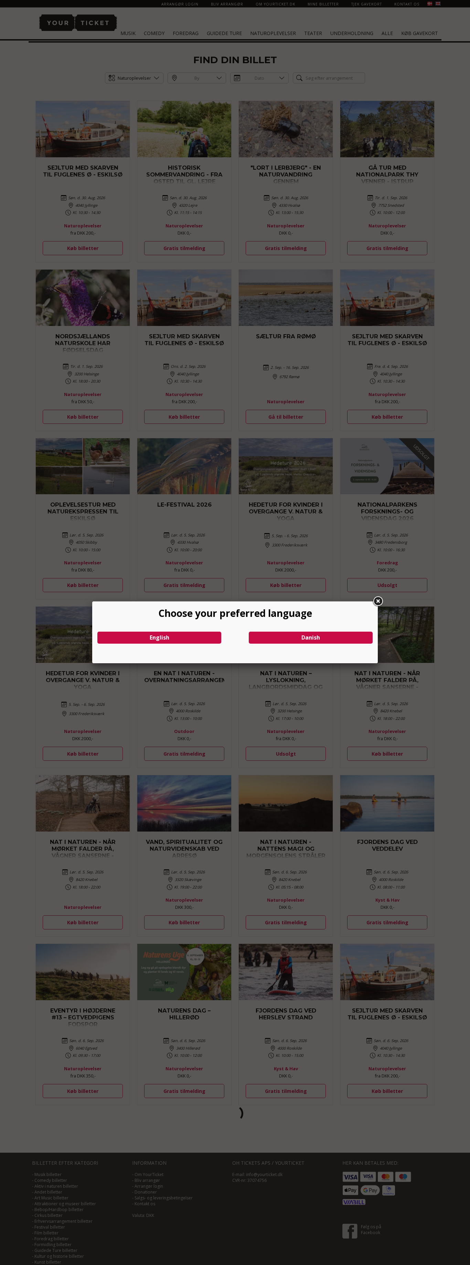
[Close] (378, 601)
